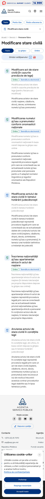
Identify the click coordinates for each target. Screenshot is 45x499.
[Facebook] (14, 419)
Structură (40, 438)
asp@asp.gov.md (11, 442)
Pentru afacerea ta (34, 22)
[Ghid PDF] (34, 57)
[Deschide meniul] (41, 11)
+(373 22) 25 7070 (11, 438)
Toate (5, 22)
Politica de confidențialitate (17, 472)
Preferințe (22, 480)
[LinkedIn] (31, 419)
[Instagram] (20, 419)
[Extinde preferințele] (40, 455)
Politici (41, 442)
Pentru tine (17, 22)
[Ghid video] (30, 57)
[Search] (29, 11)
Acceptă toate (22, 491)
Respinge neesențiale (22, 485)
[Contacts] (35, 11)
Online (37, 51)
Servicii (12, 37)
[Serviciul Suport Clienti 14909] (23, 3)
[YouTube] (25, 419)
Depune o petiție (24, 426)
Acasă (4, 37)
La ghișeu (22, 51)
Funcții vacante (37, 447)
